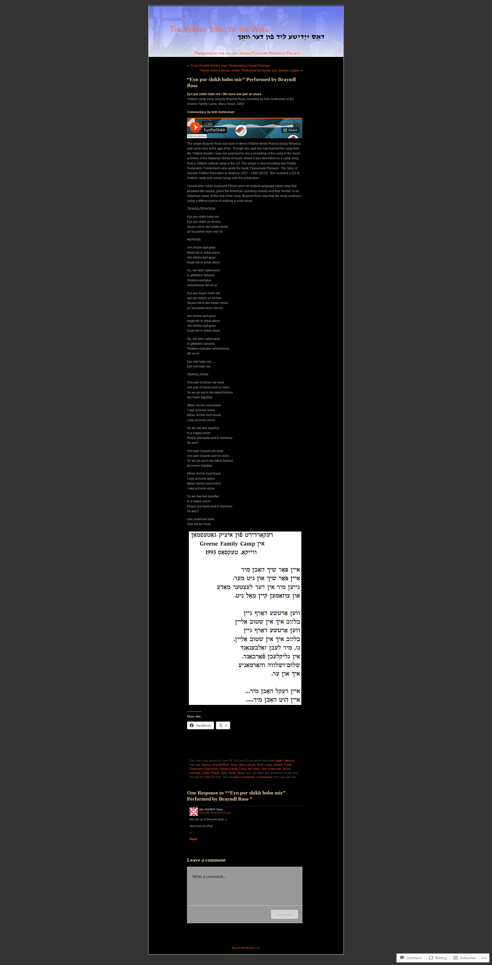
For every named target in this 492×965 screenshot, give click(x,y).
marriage (195, 772)
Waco (241, 772)
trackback (266, 777)
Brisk (260, 764)
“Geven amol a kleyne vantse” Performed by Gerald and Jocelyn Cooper (250, 70)
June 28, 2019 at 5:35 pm (214, 812)
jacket (286, 768)
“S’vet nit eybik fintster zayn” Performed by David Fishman (230, 65)
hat (250, 768)
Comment (284, 914)
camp (268, 764)
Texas (232, 772)
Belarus (206, 764)
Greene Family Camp (233, 768)
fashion (277, 764)
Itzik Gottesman (271, 768)
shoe (224, 772)
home (256, 768)
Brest (234, 764)
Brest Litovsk (247, 764)
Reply (193, 839)
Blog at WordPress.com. (246, 947)
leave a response (244, 777)
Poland (215, 772)
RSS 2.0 (209, 777)
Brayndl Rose (220, 764)
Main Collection (285, 760)
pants (205, 772)
